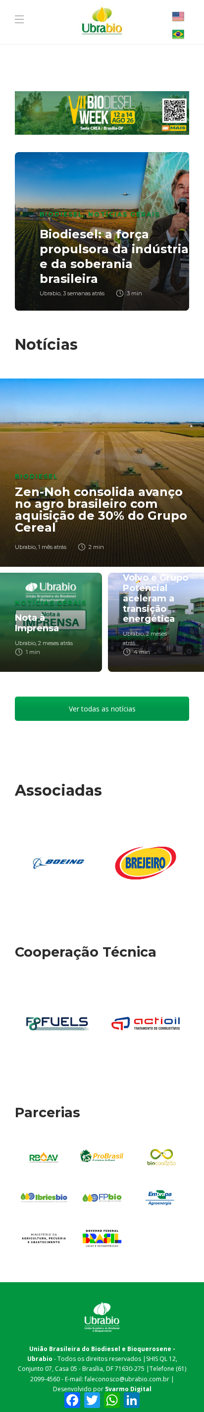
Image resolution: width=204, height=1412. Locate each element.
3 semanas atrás (83, 293)
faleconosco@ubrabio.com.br (127, 1379)
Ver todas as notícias (102, 708)
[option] (102, 231)
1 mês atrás (52, 546)
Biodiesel (61, 214)
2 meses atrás (55, 643)
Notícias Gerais (124, 214)
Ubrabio (50, 293)
